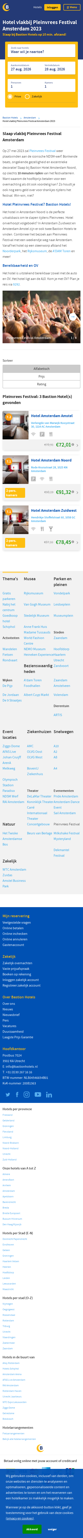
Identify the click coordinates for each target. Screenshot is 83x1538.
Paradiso (9, 790)
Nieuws (8, 1009)
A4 (55, 768)
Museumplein (63, 615)
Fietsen (8, 654)
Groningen (8, 1126)
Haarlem (60, 654)
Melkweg (9, 768)
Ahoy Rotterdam (11, 1363)
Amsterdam (9, 1191)
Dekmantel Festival (61, 853)
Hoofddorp (61, 649)
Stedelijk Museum (36, 615)
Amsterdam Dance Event (67, 805)
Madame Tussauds (37, 632)
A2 (55, 751)
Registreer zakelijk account (21, 985)
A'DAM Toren (62, 251)
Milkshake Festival (67, 833)
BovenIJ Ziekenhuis (35, 771)
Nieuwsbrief (11, 1015)
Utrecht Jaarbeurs (12, 1396)
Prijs (42, 376)
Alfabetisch (42, 368)
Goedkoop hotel (10, 618)
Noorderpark (12, 251)
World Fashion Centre (34, 641)
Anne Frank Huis (35, 626)
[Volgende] (73, 317)
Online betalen (13, 928)
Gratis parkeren (9, 596)
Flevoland (8, 1132)
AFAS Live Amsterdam (14, 1380)
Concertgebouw (38, 824)
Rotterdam (8, 1320)
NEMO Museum (35, 649)
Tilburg (6, 1326)
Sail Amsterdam (65, 813)
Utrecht (59, 660)
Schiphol (9, 626)
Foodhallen (32, 685)
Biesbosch (8, 1419)
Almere (6, 1174)
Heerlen (7, 1267)
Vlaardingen (9, 1337)
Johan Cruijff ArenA (12, 760)
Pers (6, 1020)
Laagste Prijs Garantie (18, 1037)
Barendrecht (9, 1202)
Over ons (9, 1003)
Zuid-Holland (10, 1159)
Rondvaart (10, 660)
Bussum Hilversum (12, 1219)
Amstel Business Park (14, 883)
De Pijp (8, 685)
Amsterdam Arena (12, 1374)
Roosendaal (9, 1315)
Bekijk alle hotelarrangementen (19, 1439)
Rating (41, 384)
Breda (6, 1208)
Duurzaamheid (13, 1031)
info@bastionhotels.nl (22, 1066)
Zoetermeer (9, 1343)
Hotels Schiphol (11, 1369)
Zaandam (60, 638)
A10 (56, 746)
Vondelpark (62, 593)
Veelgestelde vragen (17, 922)
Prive (17, 96)
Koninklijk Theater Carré (40, 805)
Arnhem (7, 1185)
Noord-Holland (11, 1148)
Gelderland (8, 1120)
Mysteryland (62, 839)
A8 (55, 757)
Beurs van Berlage (39, 833)
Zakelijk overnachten (17, 963)
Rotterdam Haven (12, 1391)
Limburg (7, 1137)
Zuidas (7, 875)
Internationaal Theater (37, 816)
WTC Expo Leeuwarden (15, 1402)
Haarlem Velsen (11, 1261)
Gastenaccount (13, 945)
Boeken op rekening (17, 974)
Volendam (61, 694)
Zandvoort (61, 665)
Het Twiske (10, 833)
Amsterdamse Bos (12, 842)
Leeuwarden (9, 1284)
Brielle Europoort (11, 1213)
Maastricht (8, 1289)
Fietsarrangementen (13, 1433)
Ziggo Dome (11, 746)
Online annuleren (15, 939)
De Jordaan (11, 694)
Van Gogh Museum (37, 604)
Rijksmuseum (37, 251)
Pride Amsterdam (66, 796)
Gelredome (8, 1413)
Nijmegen (8, 1304)
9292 (16, 284)
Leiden (6, 1278)
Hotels (37, 7)
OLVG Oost (34, 751)
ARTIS (58, 715)
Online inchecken (15, 933)
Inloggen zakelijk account (21, 980)
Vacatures (9, 1026)
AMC (30, 746)
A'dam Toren (33, 680)
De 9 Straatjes (12, 700)
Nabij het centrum (9, 607)
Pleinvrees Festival (42, 151)
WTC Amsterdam (14, 869)
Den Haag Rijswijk (12, 1224)
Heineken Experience (39, 654)
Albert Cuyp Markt (36, 694)
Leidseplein (62, 604)
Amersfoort (8, 1180)
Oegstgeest (8, 1309)
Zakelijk (37, 96)
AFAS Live (9, 751)
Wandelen (10, 649)
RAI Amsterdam (13, 802)
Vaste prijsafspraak (16, 968)
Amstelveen (62, 685)
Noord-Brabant (11, 1143)
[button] (52, 7)
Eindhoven (8, 1244)
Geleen (6, 1250)
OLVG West (34, 757)
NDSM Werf (10, 796)
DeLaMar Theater (39, 796)
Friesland (8, 1115)
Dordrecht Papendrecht (15, 1239)
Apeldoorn (8, 1196)
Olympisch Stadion (10, 782)
